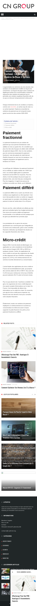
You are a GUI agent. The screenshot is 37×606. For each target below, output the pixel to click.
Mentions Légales (6, 520)
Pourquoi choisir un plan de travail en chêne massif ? (17, 413)
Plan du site (4, 522)
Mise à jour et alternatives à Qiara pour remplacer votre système (16, 436)
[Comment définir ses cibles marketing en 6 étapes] (5, 578)
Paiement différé (9, 125)
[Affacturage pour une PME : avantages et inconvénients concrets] (24, 583)
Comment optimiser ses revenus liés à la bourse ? (18, 387)
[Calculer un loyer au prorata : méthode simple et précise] (5, 585)
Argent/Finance (17, 592)
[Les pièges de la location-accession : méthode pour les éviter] (5, 571)
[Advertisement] (18, 40)
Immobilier (6, 554)
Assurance (6, 545)
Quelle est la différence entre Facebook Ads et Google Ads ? (18, 464)
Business (5, 550)
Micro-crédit (8, 127)
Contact (3, 524)
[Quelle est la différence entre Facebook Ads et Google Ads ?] (18, 456)
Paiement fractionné (10, 123)
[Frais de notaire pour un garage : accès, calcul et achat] (5, 592)
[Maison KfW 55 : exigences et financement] (18, 481)
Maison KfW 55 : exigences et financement (17, 487)
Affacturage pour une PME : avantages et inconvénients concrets (21, 598)
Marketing (6, 558)
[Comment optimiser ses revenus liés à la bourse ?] (18, 372)
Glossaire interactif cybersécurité (11, 527)
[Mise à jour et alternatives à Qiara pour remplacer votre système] (18, 430)
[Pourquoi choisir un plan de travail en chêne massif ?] (18, 408)
